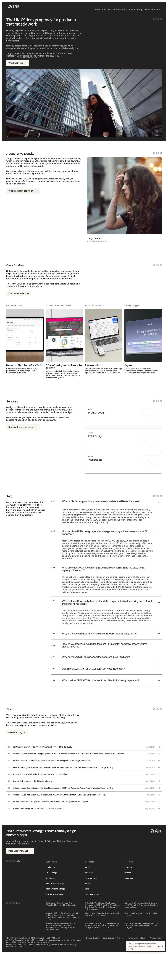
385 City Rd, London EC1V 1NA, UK (45, 938)
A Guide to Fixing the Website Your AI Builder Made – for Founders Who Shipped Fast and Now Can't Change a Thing (62, 916)
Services (106, 9)
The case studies (17, 293)
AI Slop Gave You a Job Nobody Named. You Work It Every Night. (102, 914)
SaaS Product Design (55, 883)
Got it (160, 946)
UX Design (50, 878)
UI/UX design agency (27, 56)
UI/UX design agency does (35, 420)
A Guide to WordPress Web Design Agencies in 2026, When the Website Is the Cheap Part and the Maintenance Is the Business (102, 906)
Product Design (52, 867)
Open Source (108, 938)
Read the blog (15, 732)
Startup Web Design (54, 894)
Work (97, 9)
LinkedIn (128, 867)
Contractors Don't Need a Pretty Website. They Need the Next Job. (61, 904)
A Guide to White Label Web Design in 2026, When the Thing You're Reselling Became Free (141, 905)
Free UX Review (152, 9)
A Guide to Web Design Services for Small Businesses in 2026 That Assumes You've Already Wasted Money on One (61, 927)
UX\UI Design (51, 872)
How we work (120, 9)
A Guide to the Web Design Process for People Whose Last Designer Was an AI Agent (141, 926)
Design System (92, 938)
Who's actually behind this (21, 190)
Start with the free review (21, 427)
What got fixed (15, 63)
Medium (127, 872)
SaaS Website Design (55, 889)
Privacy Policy (156, 938)
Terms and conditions (137, 938)
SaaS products (55, 158)
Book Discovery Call (18, 850)
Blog (139, 9)
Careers (120, 938)
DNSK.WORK (119, 587)
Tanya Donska (13, 53)
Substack (128, 878)
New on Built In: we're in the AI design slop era (140, 914)
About (132, 9)
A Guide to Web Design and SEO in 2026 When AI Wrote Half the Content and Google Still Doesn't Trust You (102, 926)
